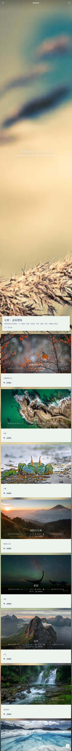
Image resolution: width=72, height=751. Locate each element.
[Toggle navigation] (69, 2)
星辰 (36, 585)
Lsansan (47, 368)
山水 (36, 640)
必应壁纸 (26, 368)
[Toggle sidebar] (3, 2)
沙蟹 (36, 475)
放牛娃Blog (36, 3)
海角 (36, 419)
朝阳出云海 (36, 530)
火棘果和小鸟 (36, 364)
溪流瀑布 (36, 696)
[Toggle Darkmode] (68, 746)
